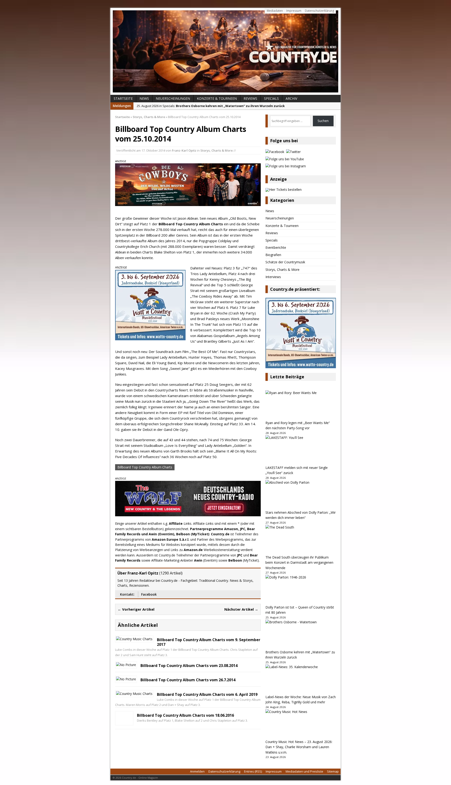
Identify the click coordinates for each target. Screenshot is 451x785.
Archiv (291, 98)
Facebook (149, 594)
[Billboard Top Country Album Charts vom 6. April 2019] (134, 693)
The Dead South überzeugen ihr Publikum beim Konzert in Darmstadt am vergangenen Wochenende (299, 562)
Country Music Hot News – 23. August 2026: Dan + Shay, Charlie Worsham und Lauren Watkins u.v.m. (298, 746)
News (144, 98)
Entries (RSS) (253, 771)
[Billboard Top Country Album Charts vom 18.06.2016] (124, 722)
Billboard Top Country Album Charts (144, 467)
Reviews (250, 98)
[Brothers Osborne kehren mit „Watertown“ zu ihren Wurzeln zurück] (300, 635)
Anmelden (197, 771)
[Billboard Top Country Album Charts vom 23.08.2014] (126, 664)
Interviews (273, 277)
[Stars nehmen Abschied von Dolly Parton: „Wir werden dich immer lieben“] (300, 495)
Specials (271, 98)
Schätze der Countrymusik (285, 262)
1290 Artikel (170, 573)
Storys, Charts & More (216, 150)
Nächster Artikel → (241, 609)
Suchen (323, 121)
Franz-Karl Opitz (184, 150)
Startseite (123, 98)
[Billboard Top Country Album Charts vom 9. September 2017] (134, 639)
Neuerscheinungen (173, 98)
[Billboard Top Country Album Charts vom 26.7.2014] (126, 679)
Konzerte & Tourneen (217, 98)
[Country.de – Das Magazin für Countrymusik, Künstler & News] (225, 51)
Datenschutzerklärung (319, 11)
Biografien (273, 255)
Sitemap (333, 771)
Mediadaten (275, 11)
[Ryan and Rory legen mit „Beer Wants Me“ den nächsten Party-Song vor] (300, 405)
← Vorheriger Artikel (136, 609)
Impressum (293, 11)
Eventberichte (275, 247)
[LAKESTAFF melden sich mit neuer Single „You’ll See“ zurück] (300, 450)
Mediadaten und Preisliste (304, 771)
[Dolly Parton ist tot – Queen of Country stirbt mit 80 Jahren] (300, 590)
